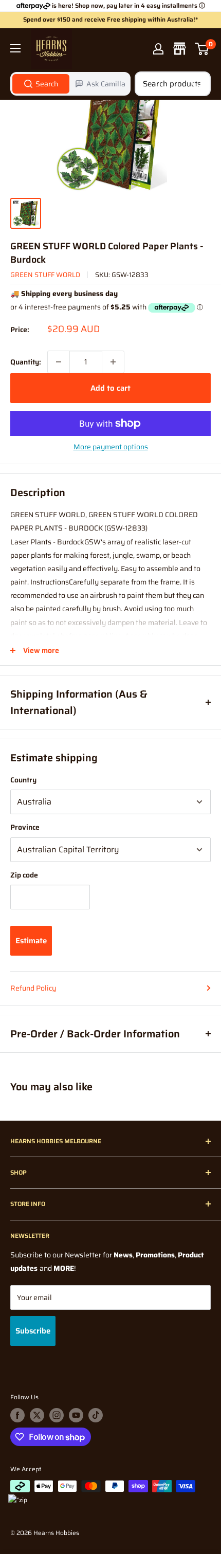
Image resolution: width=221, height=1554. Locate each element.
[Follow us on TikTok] (95, 1415)
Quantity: (25, 362)
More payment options (110, 446)
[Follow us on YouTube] (76, 1415)
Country (23, 779)
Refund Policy (33, 988)
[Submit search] (197, 84)
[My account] (158, 48)
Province (25, 827)
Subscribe (32, 1331)
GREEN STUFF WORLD (45, 274)
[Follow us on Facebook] (17, 1415)
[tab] (40, 84)
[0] (202, 49)
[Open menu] (15, 48)
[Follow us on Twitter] (37, 1415)
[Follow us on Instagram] (56, 1415)
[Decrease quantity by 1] (58, 362)
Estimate (31, 941)
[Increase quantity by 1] (113, 362)
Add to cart (110, 388)
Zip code (24, 875)
